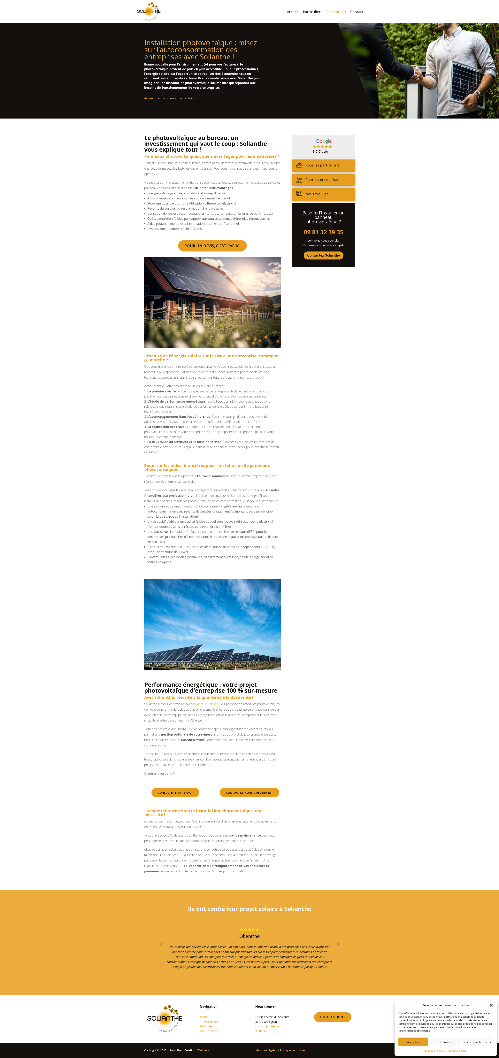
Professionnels (209, 1021)
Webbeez (203, 1050)
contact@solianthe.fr (268, 1026)
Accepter (413, 1042)
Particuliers (312, 11)
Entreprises (336, 11)
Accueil (293, 11)
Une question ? (332, 1017)
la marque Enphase (206, 704)
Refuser (445, 1042)
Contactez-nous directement (249, 792)
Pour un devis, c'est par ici (212, 245)
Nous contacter (209, 1031)
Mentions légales (457, 1050)
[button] (491, 1005)
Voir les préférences (477, 1042)
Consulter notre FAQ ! (175, 792)
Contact (357, 11)
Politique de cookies (434, 1050)
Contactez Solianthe (323, 255)
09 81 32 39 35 (323, 232)
